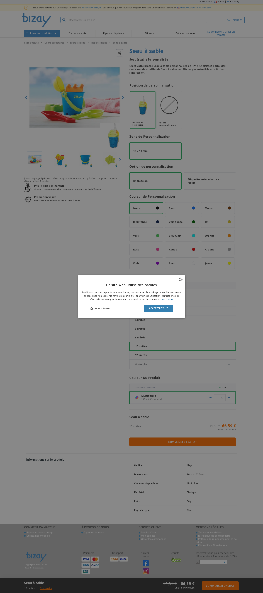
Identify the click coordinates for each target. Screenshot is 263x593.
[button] (100, 308)
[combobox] (180, 279)
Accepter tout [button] (158, 308)
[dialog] (131, 296)
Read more (168, 299)
